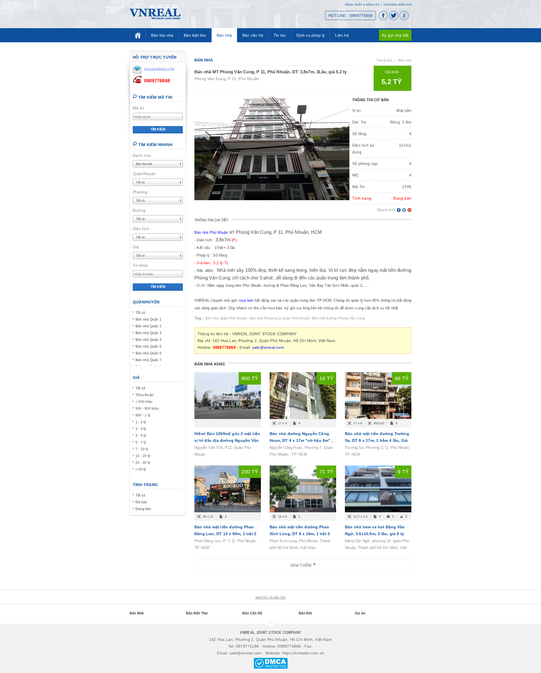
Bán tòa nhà (162, 35)
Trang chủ (384, 60)
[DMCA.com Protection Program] (271, 663)
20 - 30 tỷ (143, 463)
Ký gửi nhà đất (395, 35)
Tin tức (280, 35)
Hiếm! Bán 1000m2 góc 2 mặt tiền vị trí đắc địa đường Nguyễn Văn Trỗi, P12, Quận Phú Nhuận (227, 440)
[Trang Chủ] (138, 35)
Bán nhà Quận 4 (148, 340)
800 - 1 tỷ (143, 415)
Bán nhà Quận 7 (148, 360)
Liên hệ (342, 35)
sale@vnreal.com (268, 347)
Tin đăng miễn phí (397, 4)
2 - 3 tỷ (141, 429)
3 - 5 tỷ (141, 436)
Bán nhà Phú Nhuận (211, 232)
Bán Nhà (137, 613)
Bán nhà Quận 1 (148, 319)
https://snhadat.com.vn (303, 653)
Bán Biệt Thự (197, 613)
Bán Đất (305, 613)
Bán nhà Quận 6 (148, 353)
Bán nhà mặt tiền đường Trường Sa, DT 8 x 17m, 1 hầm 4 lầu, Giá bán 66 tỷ (377, 440)
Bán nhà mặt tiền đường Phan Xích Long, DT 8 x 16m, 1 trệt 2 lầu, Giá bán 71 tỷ (300, 534)
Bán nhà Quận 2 (148, 326)
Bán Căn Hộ (252, 613)
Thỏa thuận (145, 395)
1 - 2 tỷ (141, 422)
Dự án (360, 613)
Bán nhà (224, 35)
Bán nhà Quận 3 (148, 333)
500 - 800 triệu (147, 409)
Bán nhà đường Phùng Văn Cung (338, 318)
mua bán (246, 300)
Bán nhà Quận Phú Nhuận (226, 318)
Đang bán (143, 509)
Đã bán (141, 502)
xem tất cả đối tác (270, 597)
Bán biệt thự (195, 35)
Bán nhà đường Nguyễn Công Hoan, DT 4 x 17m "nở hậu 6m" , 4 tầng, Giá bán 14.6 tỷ (301, 440)
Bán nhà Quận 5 (148, 346)
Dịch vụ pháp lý (310, 35)
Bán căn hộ (252, 35)
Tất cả (140, 313)
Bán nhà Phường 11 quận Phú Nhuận (279, 318)
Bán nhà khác (209, 364)
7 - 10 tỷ (142, 449)
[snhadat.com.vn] (155, 14)
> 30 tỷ (141, 469)
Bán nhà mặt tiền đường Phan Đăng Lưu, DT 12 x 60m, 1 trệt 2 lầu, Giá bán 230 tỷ (225, 534)
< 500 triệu (144, 402)
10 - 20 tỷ (143, 456)
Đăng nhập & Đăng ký (362, 4)
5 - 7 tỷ (141, 442)
